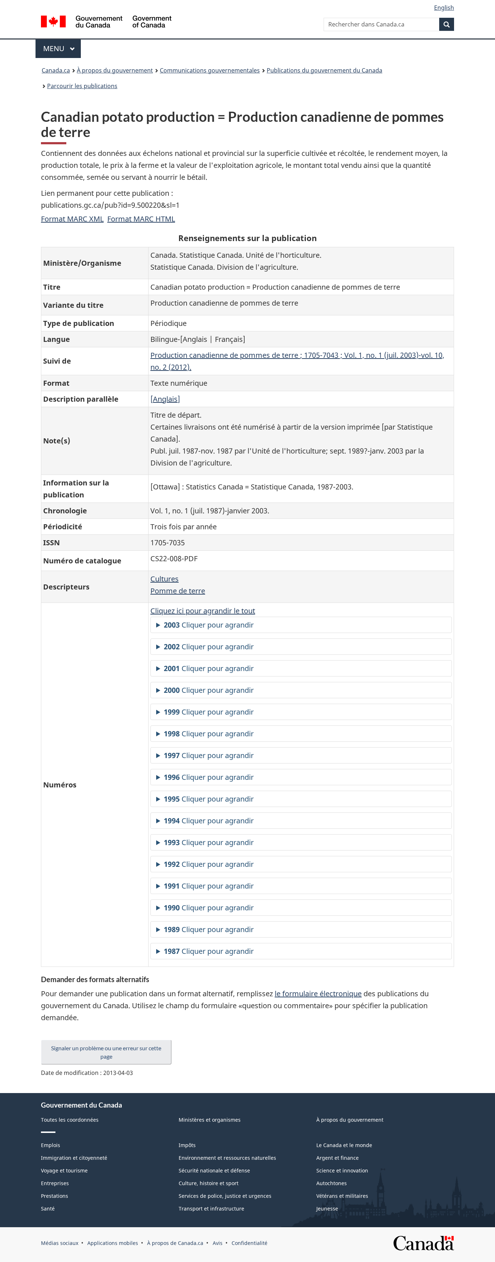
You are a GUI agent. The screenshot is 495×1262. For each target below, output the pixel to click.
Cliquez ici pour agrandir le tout (202, 611)
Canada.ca (56, 70)
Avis (217, 1243)
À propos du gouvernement (115, 70)
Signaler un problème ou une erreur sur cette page (106, 1052)
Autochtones (331, 1183)
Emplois (50, 1145)
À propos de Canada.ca (175, 1243)
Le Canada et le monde (344, 1145)
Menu (62, 48)
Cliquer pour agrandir (209, 625)
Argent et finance (337, 1157)
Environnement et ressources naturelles (227, 1157)
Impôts (187, 1145)
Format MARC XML (72, 219)
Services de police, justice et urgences (225, 1195)
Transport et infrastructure (211, 1208)
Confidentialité (249, 1243)
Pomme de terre (177, 591)
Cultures (164, 579)
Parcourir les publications (82, 86)
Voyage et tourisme (64, 1170)
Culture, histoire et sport (208, 1183)
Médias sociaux (59, 1243)
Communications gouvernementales (210, 70)
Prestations (54, 1195)
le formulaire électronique (318, 993)
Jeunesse (327, 1208)
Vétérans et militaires (342, 1195)
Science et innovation (342, 1170)
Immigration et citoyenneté (74, 1157)
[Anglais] (165, 399)
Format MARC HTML (141, 219)
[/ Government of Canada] (106, 23)
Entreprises (55, 1183)
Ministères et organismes (210, 1119)
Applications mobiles (112, 1243)
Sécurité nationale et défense (214, 1170)
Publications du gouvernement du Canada (324, 70)
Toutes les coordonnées (70, 1119)
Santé (48, 1208)
